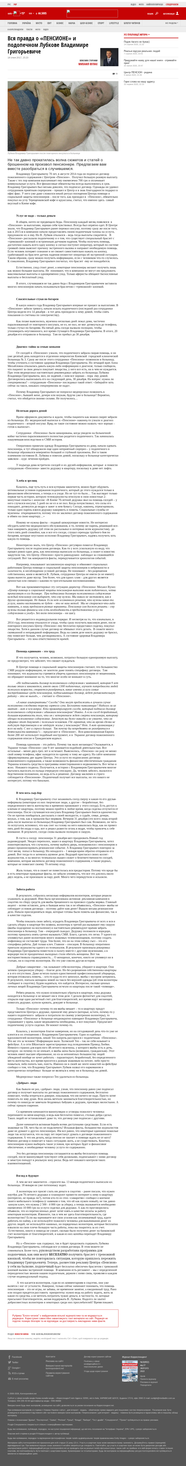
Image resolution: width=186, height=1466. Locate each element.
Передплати (145, 1385)
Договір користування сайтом (97, 1357)
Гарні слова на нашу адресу (139, 81)
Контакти (50, 1356)
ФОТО (141, 4)
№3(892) (144, 1362)
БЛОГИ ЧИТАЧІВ (132, 23)
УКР (15, 4)
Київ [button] (10, 13)
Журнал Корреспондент (134, 1357)
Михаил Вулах (88, 64)
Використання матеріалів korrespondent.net (59, 1367)
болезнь (39, 1334)
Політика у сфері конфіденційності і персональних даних (93, 1364)
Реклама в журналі (148, 1382)
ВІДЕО (133, 4)
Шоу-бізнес (86, 23)
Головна (12, 23)
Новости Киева (22, 1334)
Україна (26, 23)
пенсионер (48, 1334)
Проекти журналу (148, 1379)
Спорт (101, 23)
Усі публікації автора (135, 34)
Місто (39, 23)
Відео (45, 29)
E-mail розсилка (20, 1379)
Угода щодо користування (96, 1371)
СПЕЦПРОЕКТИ (172, 4)
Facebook (17, 1357)
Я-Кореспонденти (15, 29)
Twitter (15, 1362)
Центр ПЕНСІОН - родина (138, 72)
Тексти (29, 29)
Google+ (16, 1368)
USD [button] (31, 13)
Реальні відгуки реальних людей (142, 51)
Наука (71, 23)
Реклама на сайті (54, 1361)
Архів (142, 1376)
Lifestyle (114, 23)
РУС (9, 4)
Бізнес (59, 23)
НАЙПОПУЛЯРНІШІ (154, 4)
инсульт (57, 1334)
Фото (37, 29)
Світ (49, 23)
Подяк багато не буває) (136, 41)
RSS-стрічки (18, 1373)
